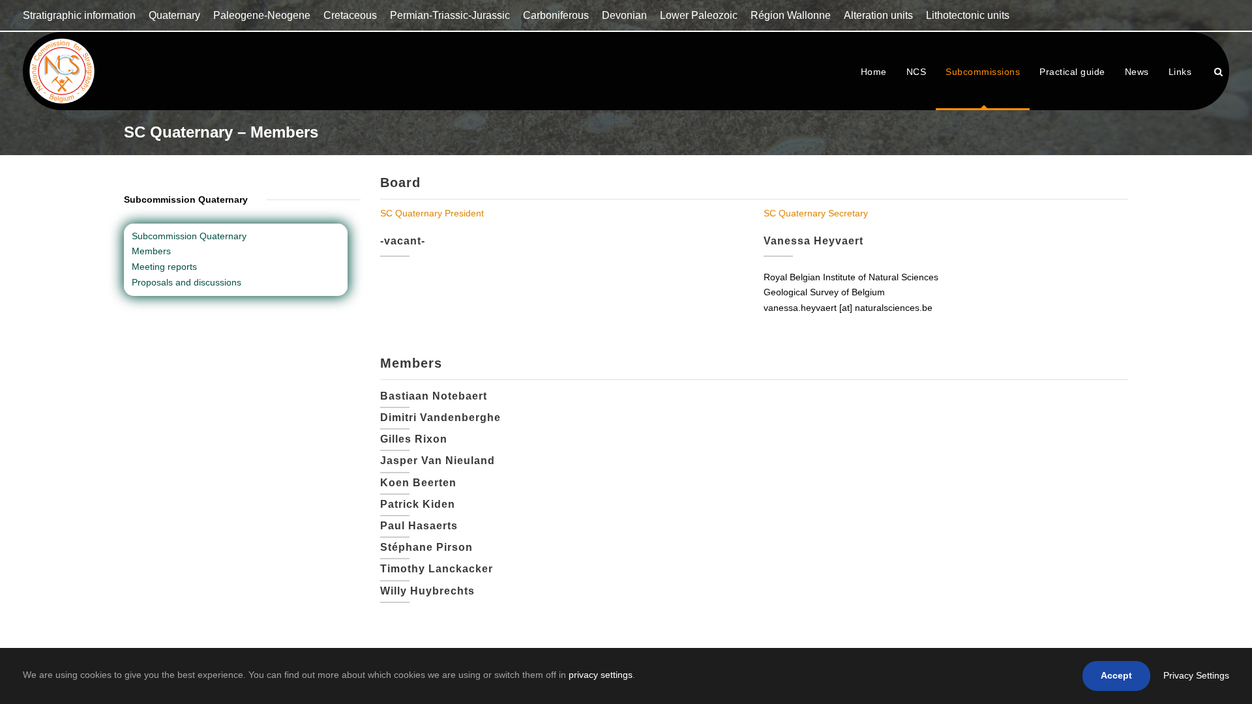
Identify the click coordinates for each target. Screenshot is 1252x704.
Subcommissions (983, 71)
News (1137, 71)
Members (151, 251)
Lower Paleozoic (699, 15)
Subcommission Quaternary (189, 236)
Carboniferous (556, 15)
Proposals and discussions (186, 282)
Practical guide (1072, 71)
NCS (916, 71)
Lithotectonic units (967, 15)
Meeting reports (164, 266)
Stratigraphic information (79, 15)
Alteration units (878, 15)
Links (1180, 71)
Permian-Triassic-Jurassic (450, 15)
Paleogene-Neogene (261, 15)
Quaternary (174, 15)
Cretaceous (350, 15)
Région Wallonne (791, 15)
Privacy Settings (1196, 675)
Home (874, 71)
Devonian (624, 15)
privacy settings (601, 674)
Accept (1116, 675)
